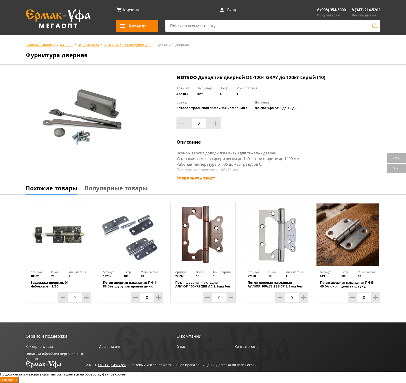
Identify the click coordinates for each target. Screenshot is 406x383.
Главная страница (40, 44)
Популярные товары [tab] (115, 188)
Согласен (9, 380)
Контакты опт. (246, 346)
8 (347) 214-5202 (366, 9)
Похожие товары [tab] (51, 188)
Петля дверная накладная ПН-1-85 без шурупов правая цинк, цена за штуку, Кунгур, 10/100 (130, 286)
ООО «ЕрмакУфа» (112, 365)
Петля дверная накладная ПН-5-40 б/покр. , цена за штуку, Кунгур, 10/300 (347, 286)
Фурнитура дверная (172, 44)
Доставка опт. (110, 346)
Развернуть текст (195, 178)
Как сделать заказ (40, 346)
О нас (181, 346)
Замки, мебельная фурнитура (128, 44)
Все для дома (88, 44)
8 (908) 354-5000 (331, 9)
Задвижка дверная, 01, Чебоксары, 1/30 (50, 284)
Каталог (66, 44)
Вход (231, 9)
